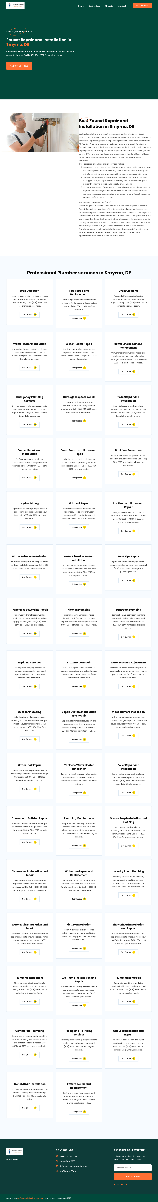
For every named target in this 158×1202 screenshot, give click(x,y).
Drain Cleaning (128, 291)
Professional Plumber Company (30, 1198)
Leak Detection (29, 291)
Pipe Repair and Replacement (79, 292)
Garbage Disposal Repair (79, 397)
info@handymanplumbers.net (74, 1166)
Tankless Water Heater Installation (79, 767)
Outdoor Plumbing (29, 712)
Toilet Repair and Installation (128, 399)
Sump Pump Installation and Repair (79, 452)
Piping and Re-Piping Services (79, 1032)
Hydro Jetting (30, 503)
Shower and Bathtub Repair (29, 818)
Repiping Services (29, 662)
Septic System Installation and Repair (79, 713)
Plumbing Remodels (128, 978)
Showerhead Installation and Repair (128, 926)
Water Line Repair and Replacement (79, 873)
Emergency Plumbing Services (29, 399)
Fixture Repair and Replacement (79, 1086)
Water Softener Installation (29, 556)
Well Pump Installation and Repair (79, 979)
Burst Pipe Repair (128, 556)
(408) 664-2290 (142, 5)
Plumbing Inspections (29, 978)
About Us (109, 6)
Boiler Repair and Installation (128, 767)
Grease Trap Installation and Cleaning (128, 820)
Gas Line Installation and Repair (128, 505)
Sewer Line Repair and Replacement (128, 345)
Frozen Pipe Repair (79, 662)
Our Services (94, 6)
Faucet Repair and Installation (29, 452)
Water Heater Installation (29, 344)
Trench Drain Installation (30, 1084)
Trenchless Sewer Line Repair (29, 610)
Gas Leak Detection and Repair (128, 1032)
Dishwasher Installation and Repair (30, 873)
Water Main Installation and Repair (30, 926)
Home (81, 6)
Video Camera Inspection (128, 712)
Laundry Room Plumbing (128, 871)
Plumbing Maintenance (79, 818)
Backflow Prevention (128, 450)
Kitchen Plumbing (79, 610)
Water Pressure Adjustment (128, 662)
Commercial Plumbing (29, 1031)
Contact (122, 6)
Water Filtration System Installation (79, 558)
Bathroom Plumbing (128, 610)
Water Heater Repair (79, 344)
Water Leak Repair (29, 765)
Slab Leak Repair (79, 503)
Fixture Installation (79, 924)
